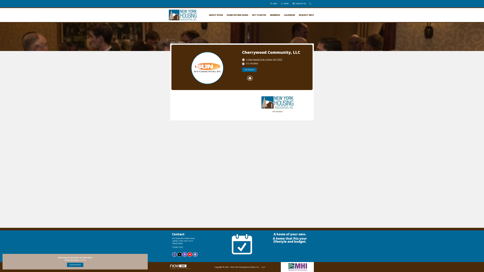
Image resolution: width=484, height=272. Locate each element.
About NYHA (216, 14)
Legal (263, 267)
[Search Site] (310, 3)
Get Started (259, 14)
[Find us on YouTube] (190, 254)
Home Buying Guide (237, 14)
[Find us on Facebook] (174, 254)
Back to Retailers (178, 42)
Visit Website (249, 70)
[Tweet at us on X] (179, 254)
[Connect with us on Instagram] (184, 254)
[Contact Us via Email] (195, 254)
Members (275, 14)
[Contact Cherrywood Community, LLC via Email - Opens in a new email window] (250, 78)
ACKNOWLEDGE (75, 265)
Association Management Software (180, 268)
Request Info (306, 14)
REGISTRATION (71, 260)
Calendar (289, 14)
